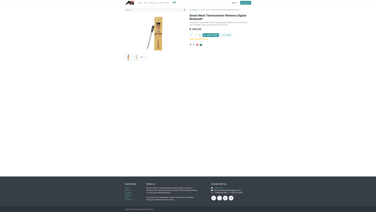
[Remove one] (191, 35)
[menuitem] (140, 3)
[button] (129, 33)
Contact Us (245, 3)
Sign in (234, 3)
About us (128, 190)
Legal (127, 197)
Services (128, 195)
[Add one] (200, 35)
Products (128, 193)
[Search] (184, 10)
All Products (193, 10)
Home (127, 188)
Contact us (129, 200)
